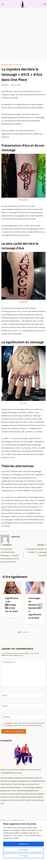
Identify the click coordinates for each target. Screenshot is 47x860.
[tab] (19, 632)
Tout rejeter (23, 856)
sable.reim (24, 302)
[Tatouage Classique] (23, 4)
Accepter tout (23, 844)
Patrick (6, 85)
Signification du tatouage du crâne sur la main (11, 605)
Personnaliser (23, 850)
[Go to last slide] (6, 606)
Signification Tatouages (11, 65)
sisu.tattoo (24, 200)
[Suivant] (41, 606)
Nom (5, 695)
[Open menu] (3, 4)
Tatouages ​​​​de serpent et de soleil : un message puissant (35, 550)
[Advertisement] (23, 33)
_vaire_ (24, 403)
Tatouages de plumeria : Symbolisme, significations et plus (34, 608)
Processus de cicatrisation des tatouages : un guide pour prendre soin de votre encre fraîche (10, 553)
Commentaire (9, 662)
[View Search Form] (44, 4)
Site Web (6, 717)
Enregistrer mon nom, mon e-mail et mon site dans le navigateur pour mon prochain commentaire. (24, 724)
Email (5, 706)
